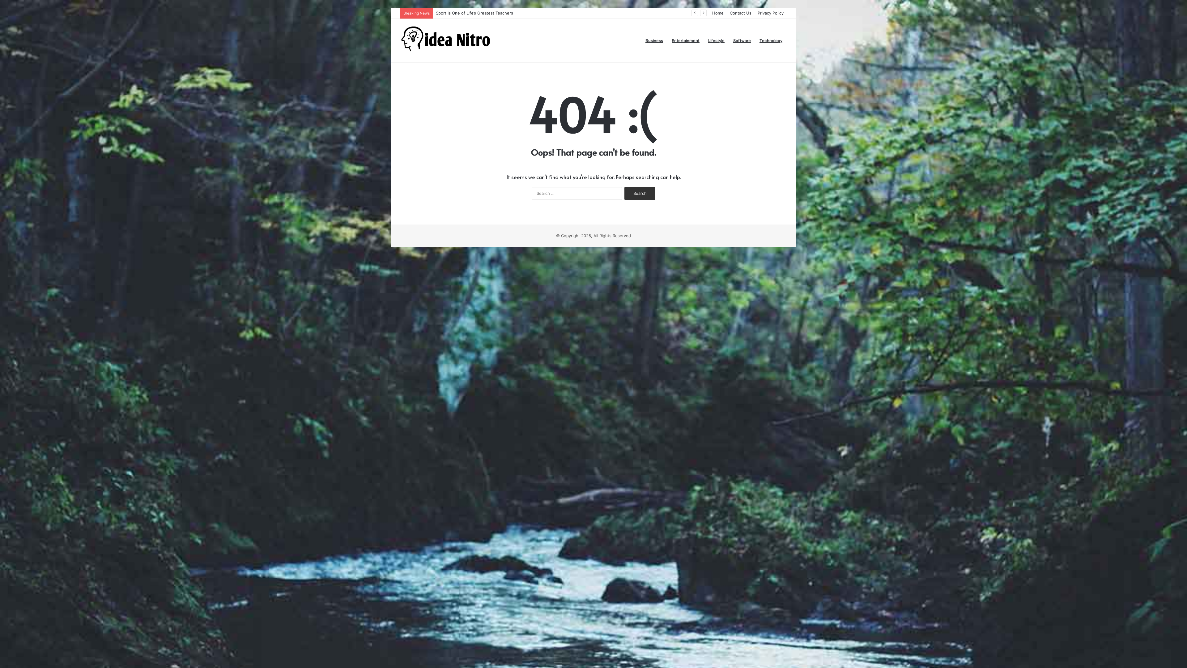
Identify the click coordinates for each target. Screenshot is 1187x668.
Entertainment (686, 40)
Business (654, 40)
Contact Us (740, 13)
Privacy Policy (771, 13)
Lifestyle (716, 40)
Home (718, 13)
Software (742, 40)
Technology (770, 40)
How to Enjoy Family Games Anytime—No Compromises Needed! (499, 13)
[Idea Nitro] (446, 40)
